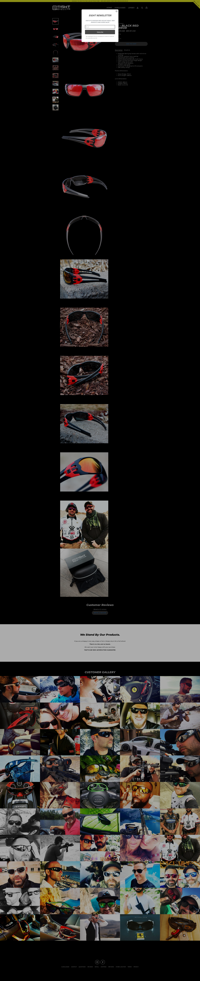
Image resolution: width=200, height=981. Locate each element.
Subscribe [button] (100, 32)
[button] (117, 11)
